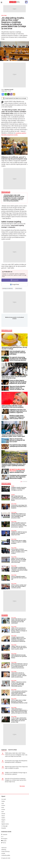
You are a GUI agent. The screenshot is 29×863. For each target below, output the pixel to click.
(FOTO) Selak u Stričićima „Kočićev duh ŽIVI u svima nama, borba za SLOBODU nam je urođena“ (19, 551)
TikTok (4, 842)
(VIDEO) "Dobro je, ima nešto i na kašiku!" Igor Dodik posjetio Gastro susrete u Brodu (19, 648)
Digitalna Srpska (5, 824)
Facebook (5, 834)
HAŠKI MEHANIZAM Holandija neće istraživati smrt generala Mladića (19, 656)
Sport (13, 494)
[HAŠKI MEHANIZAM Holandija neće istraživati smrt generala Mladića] (5, 656)
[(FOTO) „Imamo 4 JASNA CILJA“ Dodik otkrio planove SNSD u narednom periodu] (5, 586)
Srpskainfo (15, 280)
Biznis (2, 807)
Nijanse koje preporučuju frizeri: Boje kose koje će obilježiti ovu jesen (16, 767)
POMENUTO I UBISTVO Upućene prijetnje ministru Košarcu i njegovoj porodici (19, 533)
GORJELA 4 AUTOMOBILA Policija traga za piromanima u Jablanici (16, 773)
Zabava (3, 815)
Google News (15, 284)
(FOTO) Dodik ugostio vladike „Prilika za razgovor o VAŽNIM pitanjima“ (18, 542)
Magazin (3, 819)
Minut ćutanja (19, 288)
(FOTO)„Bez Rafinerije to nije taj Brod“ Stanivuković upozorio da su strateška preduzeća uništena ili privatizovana (19, 665)
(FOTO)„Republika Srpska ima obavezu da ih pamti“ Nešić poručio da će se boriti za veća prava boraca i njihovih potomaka (19, 525)
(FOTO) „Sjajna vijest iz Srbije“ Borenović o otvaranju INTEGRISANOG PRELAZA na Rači (19, 701)
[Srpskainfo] (14, 2)
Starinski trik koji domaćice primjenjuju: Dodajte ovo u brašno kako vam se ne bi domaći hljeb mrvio (15, 780)
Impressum (4, 847)
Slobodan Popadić (8, 89)
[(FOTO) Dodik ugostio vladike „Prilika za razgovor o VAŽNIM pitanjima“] (5, 542)
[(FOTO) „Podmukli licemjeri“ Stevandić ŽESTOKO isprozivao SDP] (5, 578)
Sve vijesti (3, 799)
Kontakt (3, 853)
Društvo (3, 805)
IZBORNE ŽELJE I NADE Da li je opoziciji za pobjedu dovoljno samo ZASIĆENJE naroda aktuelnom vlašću (18, 515)
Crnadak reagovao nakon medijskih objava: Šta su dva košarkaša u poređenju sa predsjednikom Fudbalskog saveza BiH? (18, 639)
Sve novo (22, 786)
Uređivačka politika (5, 855)
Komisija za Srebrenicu (8, 288)
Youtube (4, 840)
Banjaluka (3, 828)
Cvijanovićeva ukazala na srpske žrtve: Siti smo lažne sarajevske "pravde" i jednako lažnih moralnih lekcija (19, 675)
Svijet (12, 486)
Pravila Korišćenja (5, 851)
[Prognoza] (26, 2)
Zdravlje (3, 813)
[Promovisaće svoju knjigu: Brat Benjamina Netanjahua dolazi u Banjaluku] (5, 506)
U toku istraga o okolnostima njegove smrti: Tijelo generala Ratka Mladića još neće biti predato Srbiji (19, 720)
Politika (4, 15)
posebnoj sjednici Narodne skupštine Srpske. (13, 134)
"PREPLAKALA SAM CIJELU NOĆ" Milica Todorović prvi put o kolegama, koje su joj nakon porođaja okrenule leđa (16, 754)
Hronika (3, 809)
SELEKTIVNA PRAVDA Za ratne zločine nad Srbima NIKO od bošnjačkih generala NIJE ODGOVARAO (18, 621)
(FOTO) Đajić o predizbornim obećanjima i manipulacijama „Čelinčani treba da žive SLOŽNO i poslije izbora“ (19, 569)
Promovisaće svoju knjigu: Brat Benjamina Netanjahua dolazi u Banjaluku (19, 507)
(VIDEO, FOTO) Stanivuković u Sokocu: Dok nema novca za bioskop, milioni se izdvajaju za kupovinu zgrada (19, 630)
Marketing (3, 849)
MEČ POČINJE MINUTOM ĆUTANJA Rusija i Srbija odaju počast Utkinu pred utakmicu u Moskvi (19, 498)
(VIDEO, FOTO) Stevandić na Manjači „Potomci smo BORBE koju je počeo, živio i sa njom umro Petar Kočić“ (18, 560)
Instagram (5, 838)
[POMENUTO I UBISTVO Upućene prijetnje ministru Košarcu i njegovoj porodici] (5, 533)
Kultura (3, 822)
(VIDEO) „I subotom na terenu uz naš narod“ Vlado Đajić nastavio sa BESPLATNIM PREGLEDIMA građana (18, 684)
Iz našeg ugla (4, 826)
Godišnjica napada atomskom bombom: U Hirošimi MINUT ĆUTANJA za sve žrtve (18, 489)
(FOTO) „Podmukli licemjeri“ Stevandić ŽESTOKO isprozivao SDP (19, 578)
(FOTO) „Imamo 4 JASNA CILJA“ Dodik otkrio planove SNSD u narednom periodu (19, 586)
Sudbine (3, 817)
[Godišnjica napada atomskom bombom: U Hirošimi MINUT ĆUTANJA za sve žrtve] (5, 489)
